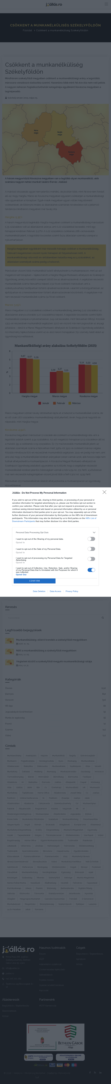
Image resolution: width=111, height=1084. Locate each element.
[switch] (91, 539)
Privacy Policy (72, 591)
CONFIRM (34, 581)
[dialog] (55, 542)
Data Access (55, 591)
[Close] (105, 493)
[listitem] (55, 532)
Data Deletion (39, 591)
